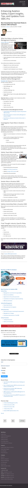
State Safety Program (5, 449)
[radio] (14, 368)
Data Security (3, 464)
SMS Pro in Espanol (5, 458)
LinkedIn (12, 31)
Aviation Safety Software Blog (7, 479)
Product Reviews (4, 452)
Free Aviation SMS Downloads (14, 326)
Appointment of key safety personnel (11, 296)
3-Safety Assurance (9, 404)
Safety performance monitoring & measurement (14, 311)
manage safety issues (11, 171)
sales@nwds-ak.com (8, 472)
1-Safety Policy (8, 408)
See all (2, 413)
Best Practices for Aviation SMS (9, 289)
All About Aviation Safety (5, 466)
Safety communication (8, 321)
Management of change (9, 313)
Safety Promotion (5, 317)
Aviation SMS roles (5, 42)
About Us (2, 457)
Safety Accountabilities (8, 294)
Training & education (8, 319)
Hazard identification (8, 305)
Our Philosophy (4, 462)
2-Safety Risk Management (11, 402)
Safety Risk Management (6, 303)
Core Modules (3, 451)
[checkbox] (14, 371)
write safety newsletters (12, 169)
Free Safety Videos (4, 441)
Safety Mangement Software (6, 443)
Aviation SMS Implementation (10, 253)
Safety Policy (4, 291)
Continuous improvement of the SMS (11, 315)
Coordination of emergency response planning (13, 298)
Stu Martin (7, 26)
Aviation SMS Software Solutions (7, 447)
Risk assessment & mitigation (10, 307)
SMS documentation (8, 300)
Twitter (14, 31)
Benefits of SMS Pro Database (9, 270)
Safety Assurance (5, 309)
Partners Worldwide (5, 460)
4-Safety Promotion (9, 406)
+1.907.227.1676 (22, 1)
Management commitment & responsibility (13, 292)
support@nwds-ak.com (9, 473)
